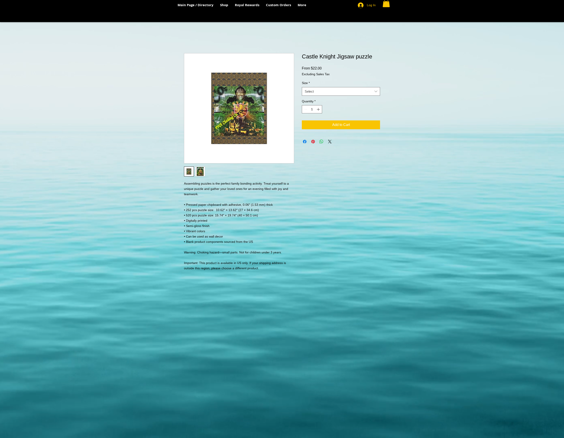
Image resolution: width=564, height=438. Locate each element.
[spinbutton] (312, 109)
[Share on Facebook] (304, 141)
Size (306, 83)
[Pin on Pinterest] (313, 141)
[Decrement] (305, 109)
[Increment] (318, 109)
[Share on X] (329, 141)
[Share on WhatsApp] (321, 141)
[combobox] (341, 91)
